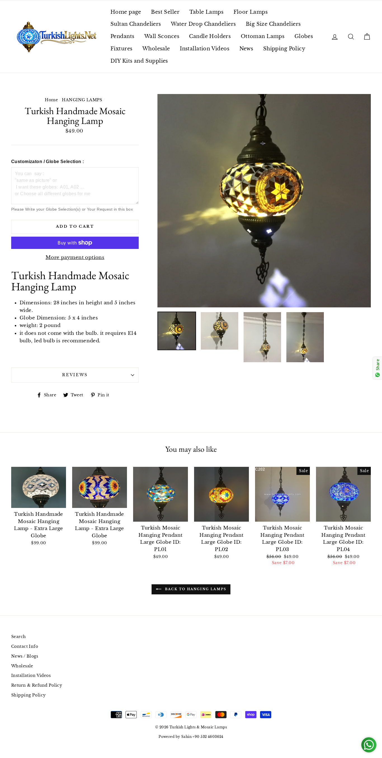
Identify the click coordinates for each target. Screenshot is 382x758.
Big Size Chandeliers (273, 24)
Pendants (122, 36)
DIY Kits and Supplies (139, 61)
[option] (264, 200)
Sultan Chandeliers (135, 24)
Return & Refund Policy (36, 685)
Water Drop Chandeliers (203, 24)
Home (51, 99)
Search (18, 636)
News (246, 49)
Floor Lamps (251, 12)
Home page (125, 12)
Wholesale (156, 49)
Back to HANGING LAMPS (195, 589)
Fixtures (121, 49)
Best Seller (165, 12)
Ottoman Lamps (263, 36)
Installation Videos (204, 49)
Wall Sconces (161, 36)
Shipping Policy (284, 49)
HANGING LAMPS (82, 99)
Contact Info (24, 646)
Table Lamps (206, 12)
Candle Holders (210, 36)
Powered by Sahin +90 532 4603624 (191, 737)
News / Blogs (24, 656)
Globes (303, 36)
